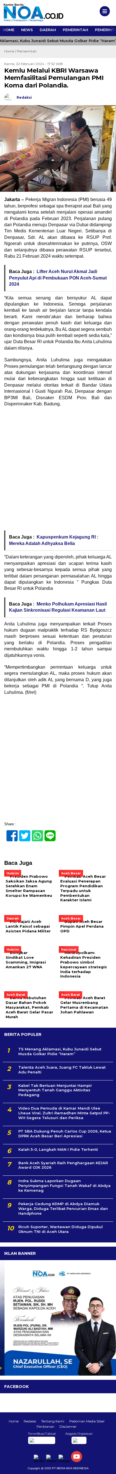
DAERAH (48, 29)
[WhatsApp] (35, 832)
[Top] (106, 1466)
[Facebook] (9, 832)
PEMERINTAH (75, 29)
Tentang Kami (52, 1421)
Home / (10, 51)
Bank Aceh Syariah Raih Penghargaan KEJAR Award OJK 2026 (63, 1165)
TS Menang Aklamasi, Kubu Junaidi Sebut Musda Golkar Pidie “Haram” (59, 1051)
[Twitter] (22, 832)
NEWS (27, 29)
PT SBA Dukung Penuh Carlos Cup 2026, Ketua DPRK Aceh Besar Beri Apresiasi (64, 1133)
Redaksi (30, 1421)
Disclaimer (68, 1427)
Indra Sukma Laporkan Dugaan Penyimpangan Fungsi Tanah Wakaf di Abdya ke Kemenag (64, 1186)
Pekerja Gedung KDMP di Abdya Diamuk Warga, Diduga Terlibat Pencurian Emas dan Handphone (63, 1209)
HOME (8, 29)
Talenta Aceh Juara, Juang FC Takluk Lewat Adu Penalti (62, 1069)
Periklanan (45, 1427)
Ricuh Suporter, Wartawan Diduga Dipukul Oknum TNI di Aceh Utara (60, 1229)
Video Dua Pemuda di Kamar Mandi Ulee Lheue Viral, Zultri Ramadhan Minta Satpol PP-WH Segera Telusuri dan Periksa (64, 1113)
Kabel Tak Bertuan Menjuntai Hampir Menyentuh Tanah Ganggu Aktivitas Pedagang (55, 1090)
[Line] (47, 832)
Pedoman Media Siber (87, 1421)
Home (14, 1421)
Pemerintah (27, 51)
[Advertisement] (58, 470)
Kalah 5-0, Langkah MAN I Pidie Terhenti (58, 1149)
